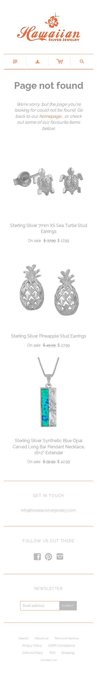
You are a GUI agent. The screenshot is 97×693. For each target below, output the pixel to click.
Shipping (67, 653)
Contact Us (49, 660)
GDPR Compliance (61, 645)
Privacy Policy (32, 645)
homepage (50, 116)
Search (24, 638)
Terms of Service (66, 638)
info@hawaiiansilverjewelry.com (48, 510)
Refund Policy (33, 653)
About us (41, 638)
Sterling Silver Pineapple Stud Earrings (48, 336)
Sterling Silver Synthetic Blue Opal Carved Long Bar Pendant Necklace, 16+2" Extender (49, 446)
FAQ (52, 653)
